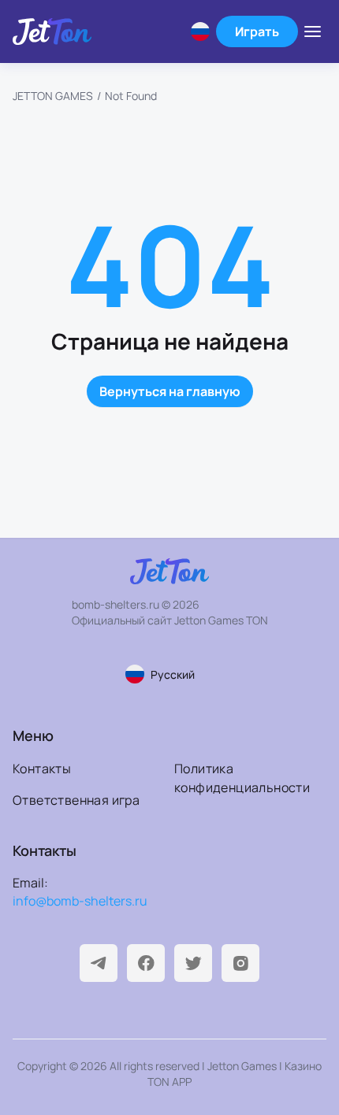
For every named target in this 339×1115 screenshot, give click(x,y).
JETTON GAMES (53, 95)
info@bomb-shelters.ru (80, 900)
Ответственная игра (76, 800)
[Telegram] (98, 963)
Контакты (42, 768)
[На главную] (52, 31)
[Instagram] (240, 963)
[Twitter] (193, 963)
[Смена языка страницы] (200, 31)
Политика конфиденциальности (242, 778)
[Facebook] (146, 963)
